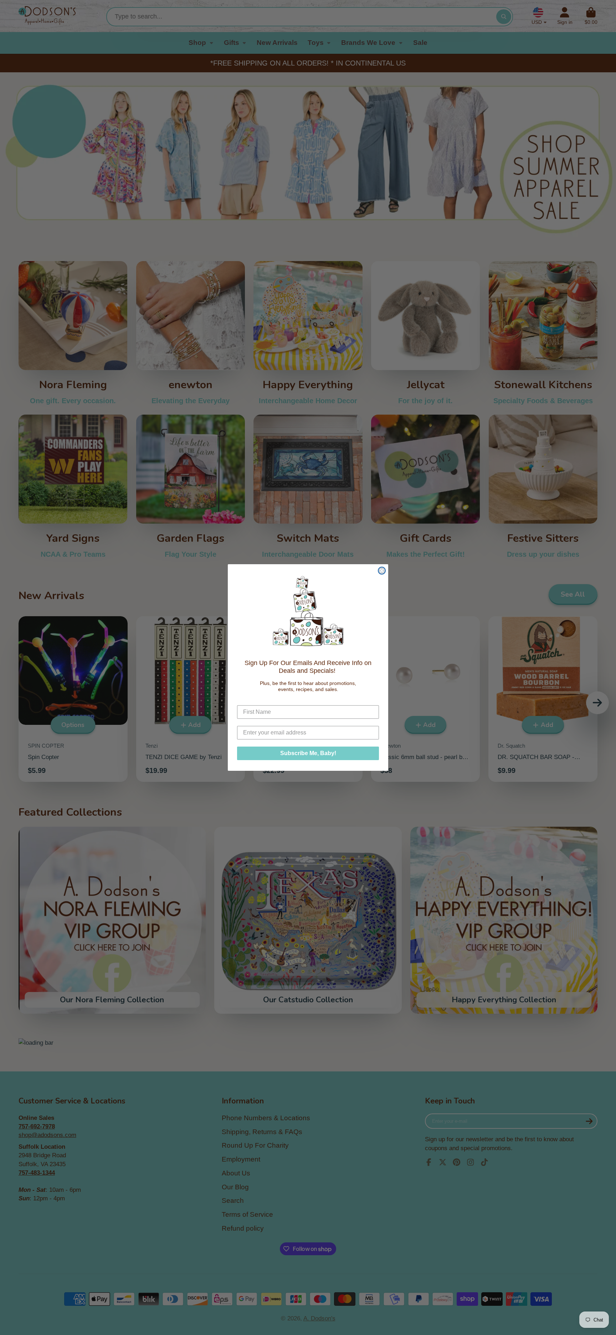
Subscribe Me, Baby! (308, 753)
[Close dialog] (381, 570)
